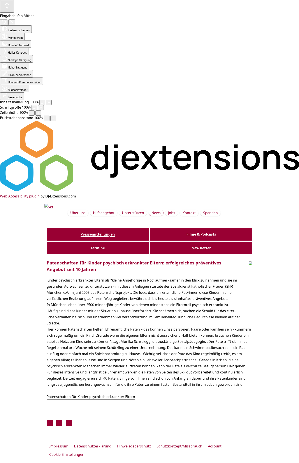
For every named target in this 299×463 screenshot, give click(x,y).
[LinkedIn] (69, 423)
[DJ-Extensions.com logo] (149, 190)
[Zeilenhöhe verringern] (32, 113)
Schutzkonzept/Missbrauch (179, 446)
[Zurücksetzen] (3, 22)
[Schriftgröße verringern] (34, 107)
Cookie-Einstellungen (66, 454)
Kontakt (189, 212)
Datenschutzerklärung (92, 446)
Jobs (171, 212)
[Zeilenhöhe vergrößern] (38, 113)
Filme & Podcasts (201, 234)
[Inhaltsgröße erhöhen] (49, 102)
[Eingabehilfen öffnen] (7, 6)
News (156, 212)
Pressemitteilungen (98, 234)
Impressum (58, 446)
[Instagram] (59, 423)
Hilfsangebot (103, 212)
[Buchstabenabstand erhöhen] (53, 118)
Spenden (210, 212)
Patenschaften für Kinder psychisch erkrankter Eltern (91, 396)
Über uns (78, 212)
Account (215, 446)
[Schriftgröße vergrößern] (41, 107)
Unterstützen (133, 212)
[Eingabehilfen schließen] (11, 22)
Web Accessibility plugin (20, 196)
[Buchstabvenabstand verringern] (46, 118)
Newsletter (201, 248)
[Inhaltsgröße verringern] (42, 102)
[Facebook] (50, 423)
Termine (98, 248)
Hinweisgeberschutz (134, 446)
